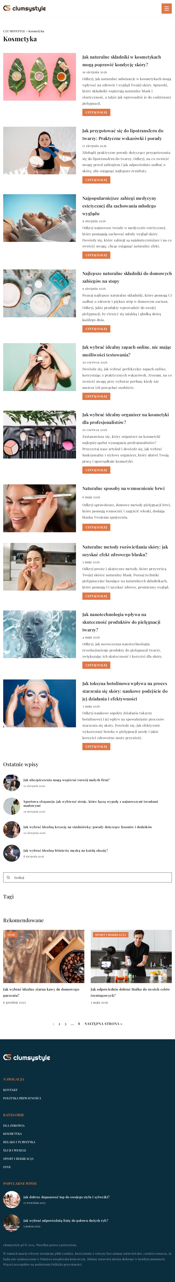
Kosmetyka (12, 1134)
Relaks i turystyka (19, 1142)
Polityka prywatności (22, 1098)
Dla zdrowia (14, 1125)
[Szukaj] (8, 877)
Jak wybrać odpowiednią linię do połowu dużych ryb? (65, 1221)
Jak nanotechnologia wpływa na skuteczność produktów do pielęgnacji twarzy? (121, 621)
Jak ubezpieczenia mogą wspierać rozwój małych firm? (66, 780)
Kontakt (10, 1090)
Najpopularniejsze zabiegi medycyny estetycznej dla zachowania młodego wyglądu (119, 205)
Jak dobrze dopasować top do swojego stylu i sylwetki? (66, 1197)
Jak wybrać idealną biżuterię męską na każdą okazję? (65, 850)
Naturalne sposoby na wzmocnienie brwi (123, 488)
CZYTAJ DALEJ (96, 112)
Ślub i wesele (14, 1150)
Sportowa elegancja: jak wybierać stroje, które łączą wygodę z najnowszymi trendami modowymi (90, 804)
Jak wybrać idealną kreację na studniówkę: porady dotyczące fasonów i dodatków (87, 827)
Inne (7, 1167)
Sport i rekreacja (18, 1159)
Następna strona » (103, 1023)
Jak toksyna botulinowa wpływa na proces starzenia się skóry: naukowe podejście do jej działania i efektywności (125, 690)
